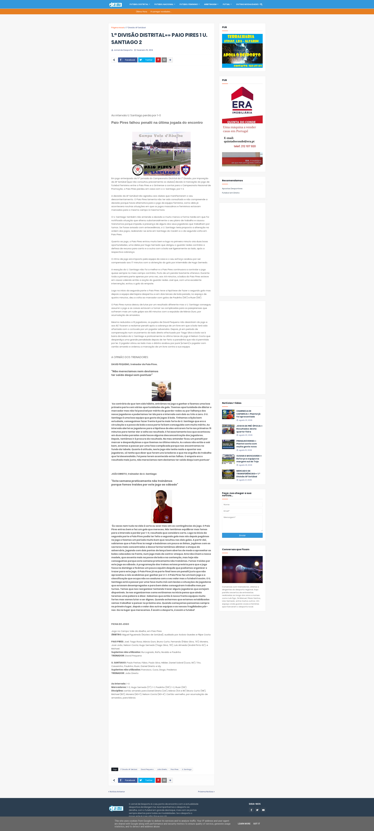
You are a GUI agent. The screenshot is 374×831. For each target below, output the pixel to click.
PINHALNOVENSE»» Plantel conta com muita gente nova (246, 444)
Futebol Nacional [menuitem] (163, 4)
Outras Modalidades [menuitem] (247, 4)
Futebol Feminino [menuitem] (189, 4)
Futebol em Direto (231, 192)
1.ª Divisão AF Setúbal (136, 27)
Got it (256, 824)
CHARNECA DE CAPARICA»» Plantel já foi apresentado (248, 414)
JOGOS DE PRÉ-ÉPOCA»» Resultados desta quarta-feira (249, 429)
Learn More (244, 824)
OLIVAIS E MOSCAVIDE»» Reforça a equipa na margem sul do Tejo (249, 459)
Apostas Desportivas (232, 188)
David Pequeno (147, 769)
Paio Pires (174, 769)
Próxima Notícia (205, 791)
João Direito (162, 769)
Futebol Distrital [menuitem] (139, 4)
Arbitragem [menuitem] (210, 4)
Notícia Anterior (117, 791)
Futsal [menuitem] (226, 4)
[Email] (164, 59)
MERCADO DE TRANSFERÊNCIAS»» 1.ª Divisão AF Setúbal (248, 474)
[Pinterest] (158, 59)
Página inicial (117, 27)
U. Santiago (187, 769)
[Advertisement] (161, 89)
